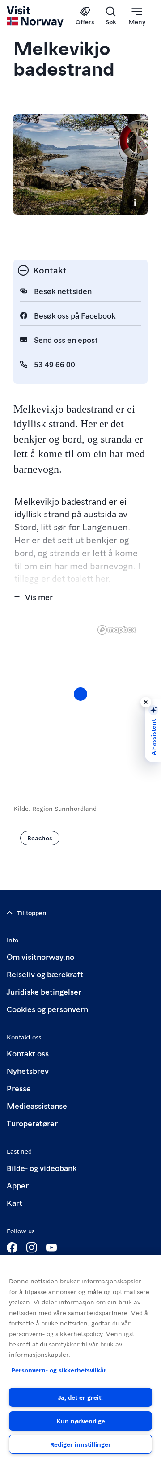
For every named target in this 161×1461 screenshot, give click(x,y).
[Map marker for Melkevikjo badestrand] (80, 694)
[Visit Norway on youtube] (51, 1247)
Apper (18, 1185)
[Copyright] (135, 202)
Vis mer (39, 597)
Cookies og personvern (47, 1009)
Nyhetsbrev (28, 1070)
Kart (14, 1202)
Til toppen (32, 912)
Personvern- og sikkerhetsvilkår (58, 1370)
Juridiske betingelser (44, 991)
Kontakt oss (28, 1053)
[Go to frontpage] (35, 16)
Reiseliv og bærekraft (45, 974)
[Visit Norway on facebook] (12, 1247)
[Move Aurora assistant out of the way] (145, 702)
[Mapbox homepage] (116, 630)
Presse (19, 1088)
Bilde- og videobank (41, 1168)
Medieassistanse (37, 1105)
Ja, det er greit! (80, 1397)
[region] (80, 703)
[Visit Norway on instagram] (31, 1247)
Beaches (39, 838)
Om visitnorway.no (40, 956)
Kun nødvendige (80, 1421)
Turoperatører (32, 1123)
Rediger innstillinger (80, 1444)
